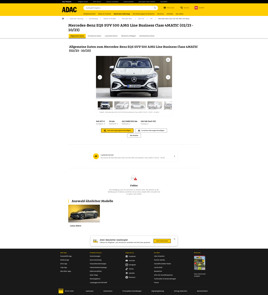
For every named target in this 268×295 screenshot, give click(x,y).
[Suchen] (155, 8)
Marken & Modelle (110, 19)
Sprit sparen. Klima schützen (147, 2)
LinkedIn (132, 273)
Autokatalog (93, 19)
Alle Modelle (134, 135)
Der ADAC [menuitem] (180, 14)
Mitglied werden (83, 2)
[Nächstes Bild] (168, 77)
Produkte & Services (96, 252)
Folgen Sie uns (129, 252)
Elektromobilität (128, 2)
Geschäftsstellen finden (162, 264)
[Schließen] (174, 239)
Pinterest (132, 277)
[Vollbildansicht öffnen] (168, 60)
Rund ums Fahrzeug (76, 19)
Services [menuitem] (160, 14)
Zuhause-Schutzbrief (112, 2)
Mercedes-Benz (127, 19)
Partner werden (159, 260)
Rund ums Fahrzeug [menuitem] (122, 14)
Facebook (132, 256)
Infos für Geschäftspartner (163, 275)
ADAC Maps (94, 275)
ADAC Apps (63, 252)
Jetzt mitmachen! (162, 241)
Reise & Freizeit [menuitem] (104, 14)
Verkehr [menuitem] (170, 14)
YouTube (132, 261)
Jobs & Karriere (159, 256)
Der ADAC (157, 252)
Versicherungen (95, 256)
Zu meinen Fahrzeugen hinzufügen (152, 130)
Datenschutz (108, 291)
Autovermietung (95, 260)
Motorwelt (197, 252)
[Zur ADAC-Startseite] (69, 9)
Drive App (63, 264)
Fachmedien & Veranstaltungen (165, 279)
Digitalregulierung (157, 291)
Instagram (132, 265)
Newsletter (158, 271)
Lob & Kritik (158, 267)
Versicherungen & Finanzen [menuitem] (143, 14)
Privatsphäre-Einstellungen (131, 291)
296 (151, 19)
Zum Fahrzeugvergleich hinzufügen (119, 130)
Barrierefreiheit (202, 291)
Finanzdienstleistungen (98, 264)
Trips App (63, 267)
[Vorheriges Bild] (100, 77)
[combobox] (120, 8)
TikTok (131, 269)
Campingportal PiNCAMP (98, 282)
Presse (156, 282)
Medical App (64, 260)
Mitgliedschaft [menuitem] (89, 14)
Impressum (89, 291)
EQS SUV (141, 19)
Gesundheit (163, 2)
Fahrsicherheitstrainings (98, 267)
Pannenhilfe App (66, 256)
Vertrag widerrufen (180, 291)
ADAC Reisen (97, 2)
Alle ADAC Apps (65, 271)
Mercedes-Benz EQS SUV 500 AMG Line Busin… (174, 19)
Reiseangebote (95, 279)
